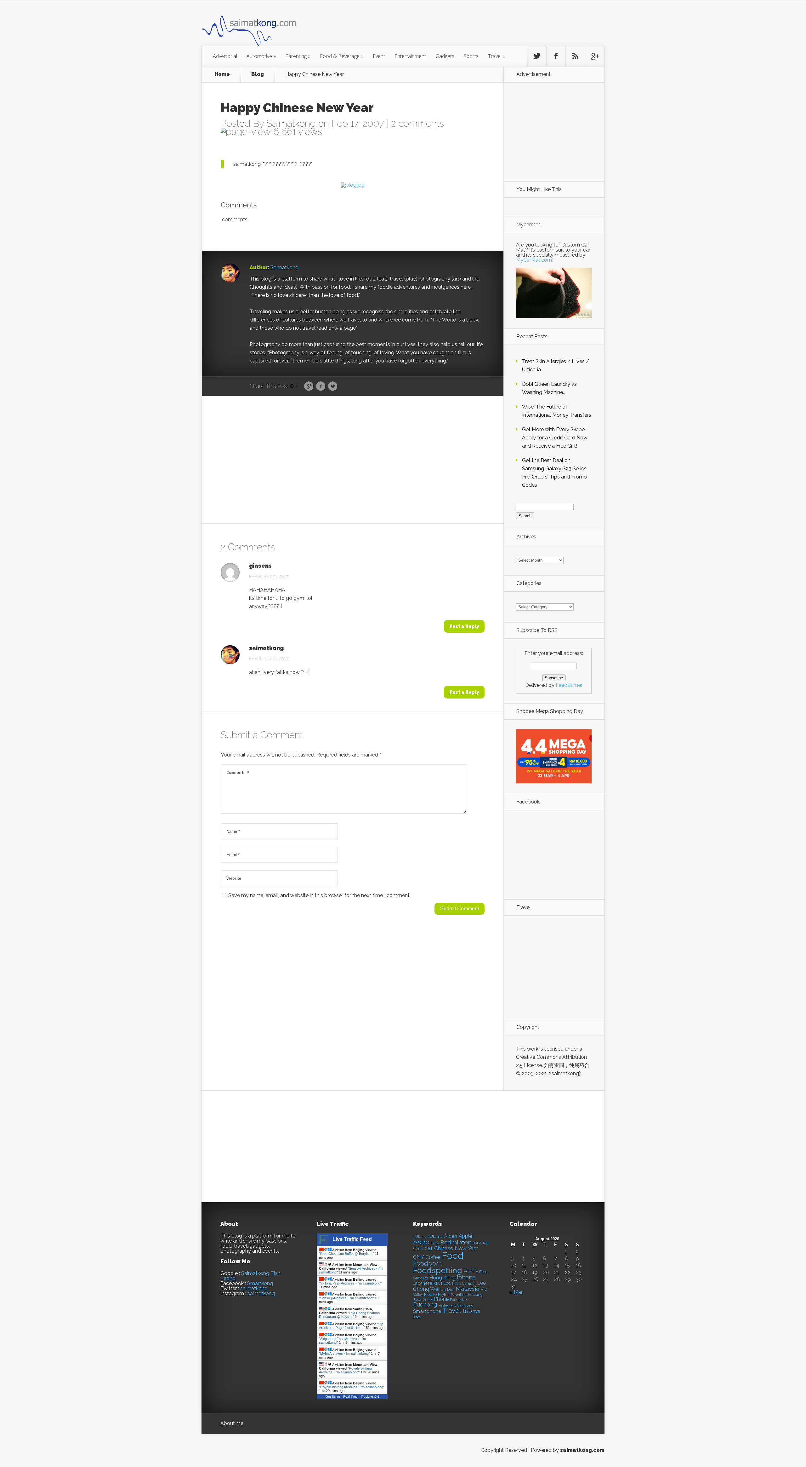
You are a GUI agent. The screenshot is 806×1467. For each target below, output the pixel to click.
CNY (418, 1257)
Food (452, 1255)
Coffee (432, 1257)
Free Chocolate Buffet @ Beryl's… (346, 1253)
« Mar (516, 1292)
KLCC (446, 1283)
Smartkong (260, 1283)
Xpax (417, 1317)
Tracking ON (370, 1396)
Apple (465, 1236)
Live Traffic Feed (352, 1239)
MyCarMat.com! (534, 260)
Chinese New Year (456, 1248)
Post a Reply (464, 626)
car (428, 1248)
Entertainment (410, 56)
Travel (496, 56)
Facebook (321, 386)
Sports (471, 56)
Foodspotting (437, 1270)
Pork (453, 1300)
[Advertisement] (437, 26)
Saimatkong (291, 123)
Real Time (350, 1396)
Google (309, 386)
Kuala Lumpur (464, 1283)
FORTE (470, 1271)
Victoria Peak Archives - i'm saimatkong (350, 1283)
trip (467, 1311)
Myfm (443, 1294)
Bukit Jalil (481, 1243)
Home (222, 74)
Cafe (418, 1248)
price (462, 1300)
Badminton (455, 1242)
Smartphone (427, 1311)
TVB (476, 1312)
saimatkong (266, 648)
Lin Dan (447, 1289)
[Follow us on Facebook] (556, 56)
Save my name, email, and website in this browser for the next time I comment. (319, 895)
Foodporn (427, 1263)
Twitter (333, 386)
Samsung (465, 1305)
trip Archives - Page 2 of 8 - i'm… (351, 1326)
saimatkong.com (582, 1450)
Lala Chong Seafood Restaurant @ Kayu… (349, 1315)
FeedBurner (569, 685)
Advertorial (225, 56)
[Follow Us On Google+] (594, 56)
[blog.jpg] (353, 185)
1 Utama (420, 1236)
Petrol (428, 1299)
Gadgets (444, 56)
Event (379, 56)
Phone (441, 1299)
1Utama (435, 1236)
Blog (257, 74)
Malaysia (467, 1288)
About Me (231, 1423)
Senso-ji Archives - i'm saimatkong (346, 1298)
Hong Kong (442, 1278)
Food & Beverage (341, 56)
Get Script (333, 1396)
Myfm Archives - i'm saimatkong (344, 1353)
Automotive (261, 56)
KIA (437, 1283)
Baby (435, 1243)
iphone (466, 1277)
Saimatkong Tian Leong (250, 1275)
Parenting (297, 56)
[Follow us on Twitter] (536, 56)
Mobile (430, 1294)
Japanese (422, 1283)
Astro (421, 1242)
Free (483, 1271)
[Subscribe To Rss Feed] (575, 56)
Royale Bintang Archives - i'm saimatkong (345, 1370)
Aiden (450, 1236)
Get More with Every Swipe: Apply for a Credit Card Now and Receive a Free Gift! (554, 437)
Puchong (425, 1304)
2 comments (417, 123)
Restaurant (447, 1305)
